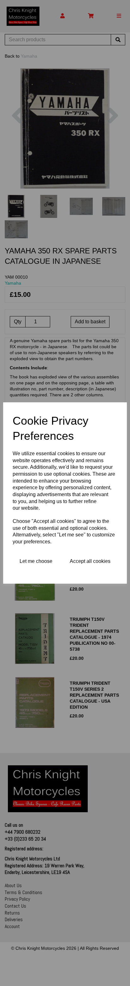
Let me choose (36, 561)
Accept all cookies (90, 561)
